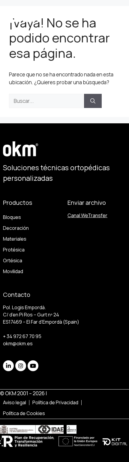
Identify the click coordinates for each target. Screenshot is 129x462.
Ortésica (12, 260)
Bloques (12, 217)
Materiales (14, 239)
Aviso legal (14, 402)
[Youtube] (33, 365)
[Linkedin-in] (8, 365)
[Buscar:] (46, 100)
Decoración (16, 228)
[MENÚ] (110, 15)
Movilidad (13, 271)
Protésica (14, 249)
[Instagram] (20, 365)
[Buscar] (93, 101)
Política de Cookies (24, 413)
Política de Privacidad (55, 402)
